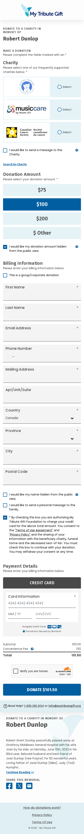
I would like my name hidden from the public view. (41, 496)
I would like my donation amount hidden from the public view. (37, 248)
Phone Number (19, 348)
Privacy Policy (42, 815)
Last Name (15, 307)
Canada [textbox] (12, 418)
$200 (42, 219)
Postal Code (17, 471)
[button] (77, 153)
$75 (42, 190)
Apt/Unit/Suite (18, 389)
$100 (42, 204)
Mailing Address (20, 369)
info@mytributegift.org (65, 706)
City (9, 451)
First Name (15, 287)
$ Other (42, 233)
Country (13, 410)
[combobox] (10, 356)
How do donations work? (42, 808)
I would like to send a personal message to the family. (42, 507)
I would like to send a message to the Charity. (35, 152)
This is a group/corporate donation (34, 275)
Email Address (18, 328)
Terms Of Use (42, 822)
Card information (24, 596)
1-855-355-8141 (34, 706)
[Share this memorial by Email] (29, 785)
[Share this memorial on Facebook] (9, 785)
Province (13, 430)
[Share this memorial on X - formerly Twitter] (19, 785)
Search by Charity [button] (15, 164)
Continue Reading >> (20, 772)
